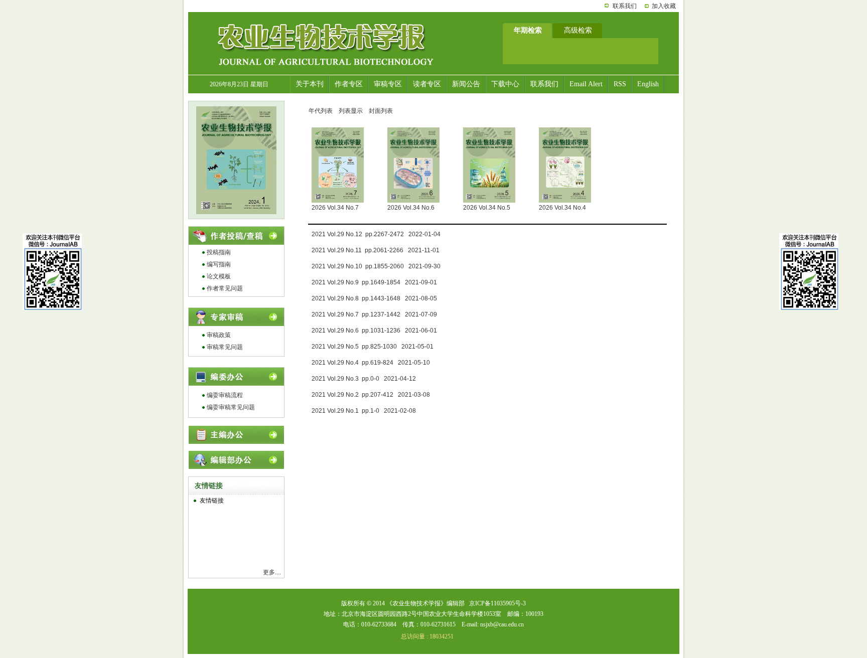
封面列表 (381, 110)
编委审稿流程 (225, 395)
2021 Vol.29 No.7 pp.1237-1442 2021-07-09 (374, 314)
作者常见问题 (225, 288)
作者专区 (349, 84)
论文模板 (219, 276)
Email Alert (586, 84)
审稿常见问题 (225, 347)
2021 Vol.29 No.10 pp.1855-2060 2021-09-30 (376, 266)
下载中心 (505, 84)
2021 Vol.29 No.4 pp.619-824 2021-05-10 (371, 362)
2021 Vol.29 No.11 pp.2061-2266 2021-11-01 (376, 250)
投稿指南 (219, 252)
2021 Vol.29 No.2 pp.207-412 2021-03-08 (371, 394)
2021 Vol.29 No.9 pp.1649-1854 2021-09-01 (374, 282)
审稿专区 (388, 84)
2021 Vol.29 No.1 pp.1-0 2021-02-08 (364, 410)
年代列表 (321, 110)
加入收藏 (664, 6)
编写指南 (219, 264)
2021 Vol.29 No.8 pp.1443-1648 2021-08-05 (374, 298)
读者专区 (427, 84)
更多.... (272, 572)
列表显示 (351, 110)
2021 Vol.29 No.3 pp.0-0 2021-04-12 (364, 378)
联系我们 (625, 6)
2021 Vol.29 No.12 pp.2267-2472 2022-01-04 (376, 234)
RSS (620, 84)
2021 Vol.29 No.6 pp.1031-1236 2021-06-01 (374, 330)
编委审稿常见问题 (231, 407)
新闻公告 (466, 84)
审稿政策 (219, 335)
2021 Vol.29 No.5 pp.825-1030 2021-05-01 (373, 346)
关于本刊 (310, 84)
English (648, 84)
